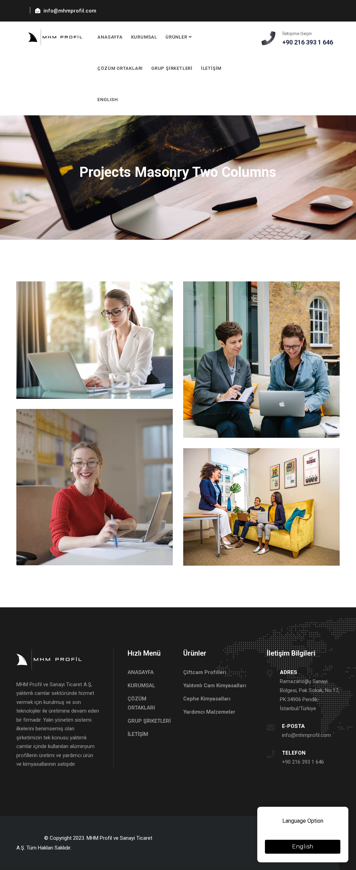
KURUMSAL (144, 37)
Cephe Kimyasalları (206, 699)
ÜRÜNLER (176, 37)
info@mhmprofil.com (306, 735)
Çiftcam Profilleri (204, 672)
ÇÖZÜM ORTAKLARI (120, 68)
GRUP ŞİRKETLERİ (172, 68)
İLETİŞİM (211, 68)
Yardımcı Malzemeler (209, 712)
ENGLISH (107, 99)
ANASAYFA (109, 37)
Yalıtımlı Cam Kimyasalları (214, 685)
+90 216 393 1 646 (303, 762)
